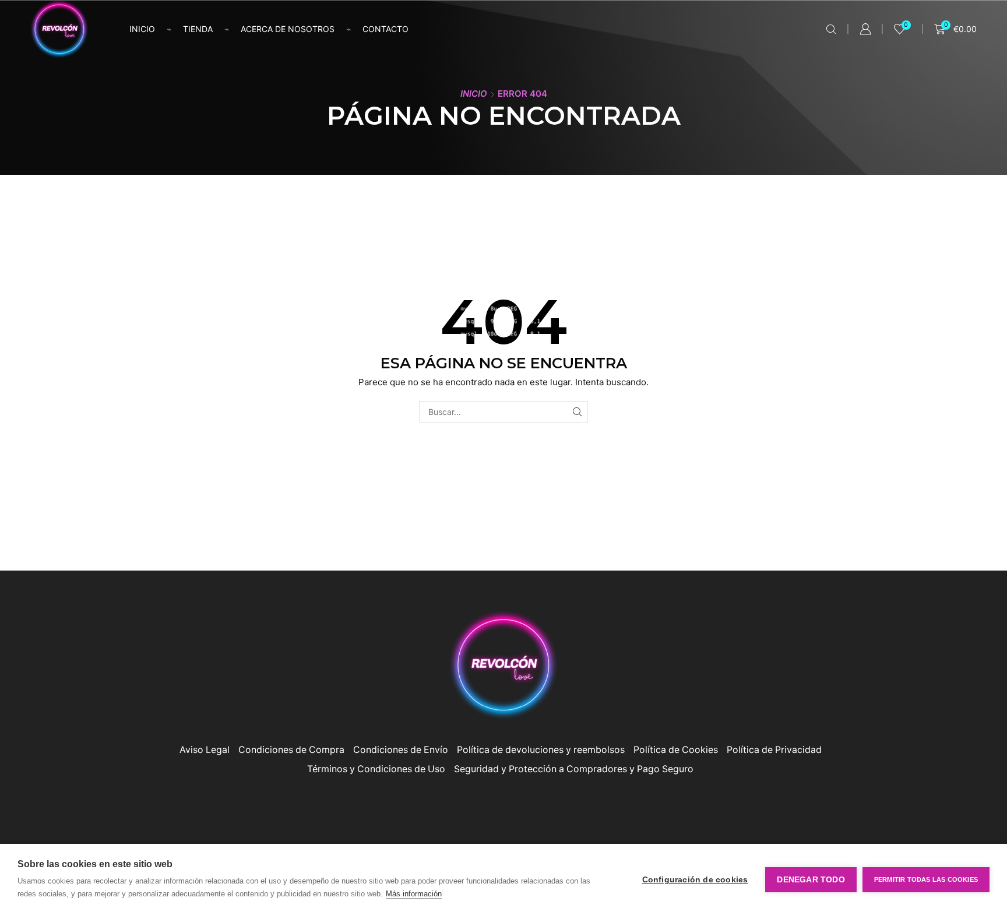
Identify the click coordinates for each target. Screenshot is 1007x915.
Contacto (385, 29)
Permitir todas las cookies (926, 879)
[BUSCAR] (577, 412)
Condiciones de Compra (291, 749)
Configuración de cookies (695, 879)
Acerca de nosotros (288, 29)
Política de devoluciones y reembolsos (541, 749)
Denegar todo (810, 879)
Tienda (198, 29)
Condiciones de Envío (400, 749)
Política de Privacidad (774, 749)
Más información (414, 893)
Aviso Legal (204, 749)
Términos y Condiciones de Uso (376, 769)
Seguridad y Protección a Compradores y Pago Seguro (573, 769)
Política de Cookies (675, 749)
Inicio (142, 29)
